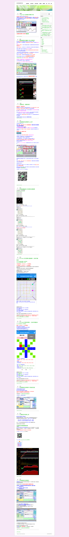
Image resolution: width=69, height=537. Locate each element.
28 (17, 321)
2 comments (20, 318)
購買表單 (27, 33)
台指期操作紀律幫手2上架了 (26, 122)
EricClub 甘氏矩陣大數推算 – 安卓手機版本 (22, 261)
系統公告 (43, 42)
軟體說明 (21, 13)
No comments (20, 36)
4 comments (20, 476)
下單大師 (20, 526)
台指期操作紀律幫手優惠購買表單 (25, 393)
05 (17, 121)
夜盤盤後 (44, 3)
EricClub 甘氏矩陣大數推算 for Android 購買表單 (23, 316)
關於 (51, 3)
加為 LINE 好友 (37, 164)
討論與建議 (43, 43)
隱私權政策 (27, 3)
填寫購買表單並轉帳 (20, 165)
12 (17, 386)
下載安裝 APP (20, 308)
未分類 (20, 39)
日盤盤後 (40, 3)
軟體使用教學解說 (23, 167)
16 (17, 39)
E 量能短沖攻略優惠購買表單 (22, 425)
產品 (46, 3)
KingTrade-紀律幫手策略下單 (27, 14)
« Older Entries (18, 531)
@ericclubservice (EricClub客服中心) (25, 439)
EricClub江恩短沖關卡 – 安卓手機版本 (28, 322)
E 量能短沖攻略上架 (24, 414)
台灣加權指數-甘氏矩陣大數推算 (27, 189)
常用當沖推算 (36, 3)
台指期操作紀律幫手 (24, 480)
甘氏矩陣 (43, 41)
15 (17, 103)
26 (17, 479)
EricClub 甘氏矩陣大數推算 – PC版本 (21, 262)
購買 (49, 3)
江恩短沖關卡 (32, 3)
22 (17, 13)
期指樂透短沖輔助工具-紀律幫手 (27, 40)
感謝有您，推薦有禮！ (25, 104)
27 (17, 188)
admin (17, 36)
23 (17, 413)
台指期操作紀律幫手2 (19, 57)
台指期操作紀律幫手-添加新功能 (27, 387)
